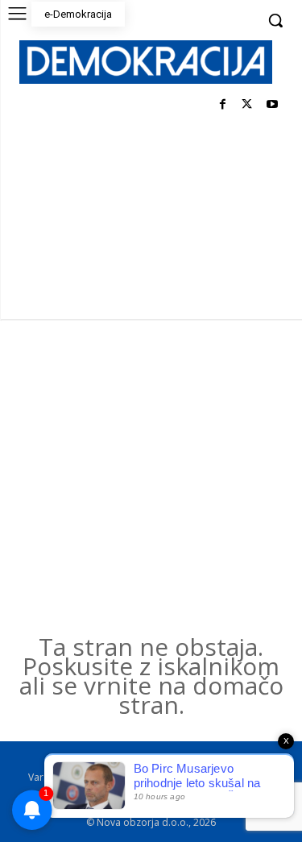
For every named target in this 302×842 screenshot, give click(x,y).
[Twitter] (246, 105)
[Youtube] (271, 105)
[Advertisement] (151, 478)
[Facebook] (222, 105)
